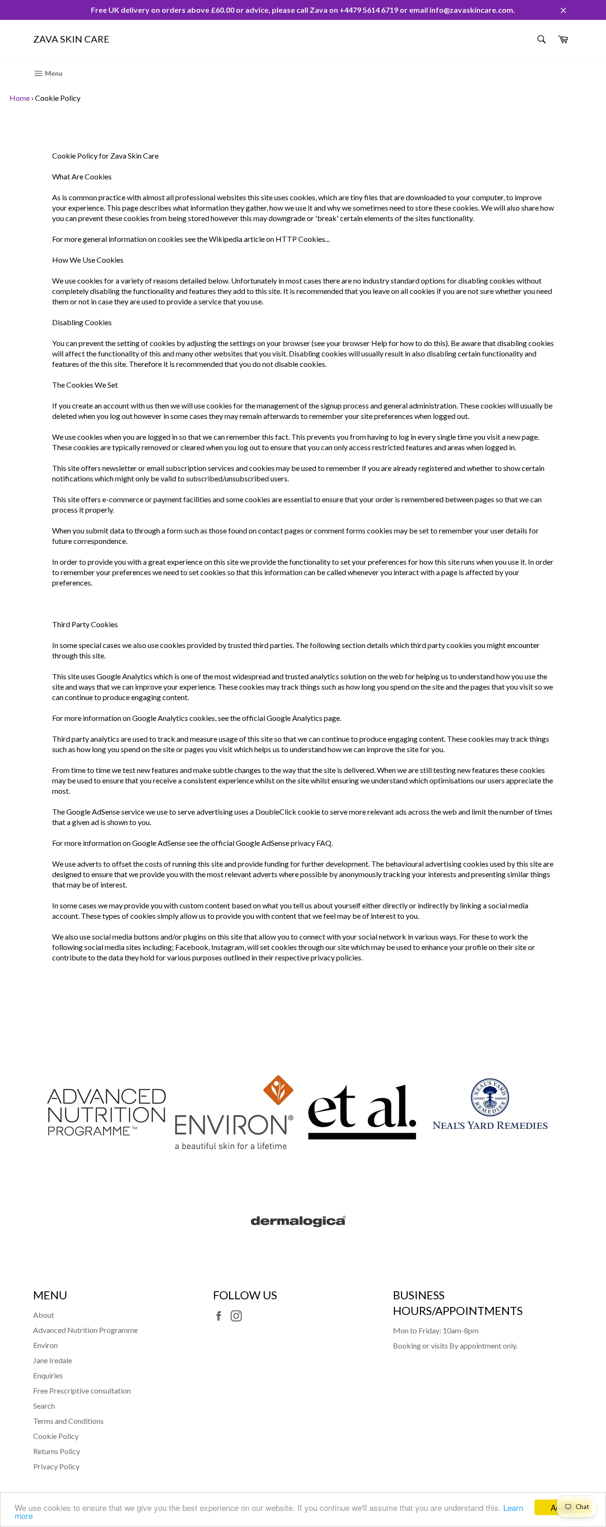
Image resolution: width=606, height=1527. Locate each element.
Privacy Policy (56, 1466)
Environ (45, 1345)
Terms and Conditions (68, 1420)
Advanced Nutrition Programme (85, 1329)
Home (19, 97)
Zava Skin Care (71, 38)
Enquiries (48, 1375)
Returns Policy (56, 1451)
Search (44, 1405)
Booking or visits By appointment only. (455, 1345)
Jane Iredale (52, 1360)
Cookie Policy (56, 1435)
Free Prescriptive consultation (82, 1390)
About (43, 1314)
